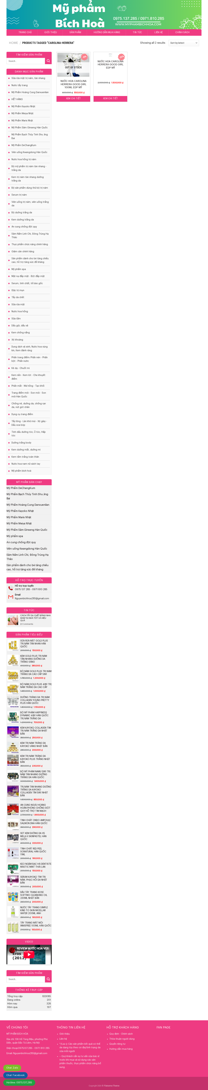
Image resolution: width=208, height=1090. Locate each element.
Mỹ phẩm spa (19, 269)
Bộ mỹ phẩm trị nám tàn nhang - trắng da (29, 168)
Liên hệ (159, 32)
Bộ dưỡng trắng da (22, 213)
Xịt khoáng (17, 340)
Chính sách (182, 32)
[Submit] (48, 61)
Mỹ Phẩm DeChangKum (24, 145)
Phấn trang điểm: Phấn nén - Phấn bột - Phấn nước (30, 359)
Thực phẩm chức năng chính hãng (30, 244)
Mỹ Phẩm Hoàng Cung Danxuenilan (30, 92)
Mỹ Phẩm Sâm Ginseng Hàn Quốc (30, 128)
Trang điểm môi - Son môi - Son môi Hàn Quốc (29, 395)
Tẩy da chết (18, 297)
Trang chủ (25, 32)
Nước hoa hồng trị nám (24, 159)
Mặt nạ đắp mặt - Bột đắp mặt (28, 276)
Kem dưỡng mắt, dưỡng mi (26, 450)
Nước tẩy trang (20, 85)
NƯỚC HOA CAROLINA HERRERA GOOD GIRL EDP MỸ (111, 64)
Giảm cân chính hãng (23, 251)
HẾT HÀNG (17, 99)
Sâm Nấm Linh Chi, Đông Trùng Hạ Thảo (30, 236)
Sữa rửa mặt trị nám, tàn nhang (28, 78)
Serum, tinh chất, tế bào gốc (27, 283)
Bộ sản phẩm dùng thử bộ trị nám (30, 188)
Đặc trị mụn (18, 290)
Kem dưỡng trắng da (23, 220)
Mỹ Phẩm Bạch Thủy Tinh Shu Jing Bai (30, 136)
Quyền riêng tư (117, 1044)
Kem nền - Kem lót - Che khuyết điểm (28, 377)
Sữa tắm (16, 319)
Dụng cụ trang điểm (22, 414)
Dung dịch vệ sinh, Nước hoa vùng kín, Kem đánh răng (30, 349)
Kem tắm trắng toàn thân (25, 457)
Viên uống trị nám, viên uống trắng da (30, 204)
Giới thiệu (50, 32)
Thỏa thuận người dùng (122, 1039)
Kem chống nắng (21, 333)
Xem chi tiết (73, 98)
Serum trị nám (19, 195)
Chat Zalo (12, 1068)
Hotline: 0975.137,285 (19, 1082)
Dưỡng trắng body (21, 443)
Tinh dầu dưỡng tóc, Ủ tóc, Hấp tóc (29, 434)
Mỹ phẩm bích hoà (21, 471)
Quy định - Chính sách (121, 1034)
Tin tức (137, 32)
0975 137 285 (22, 589)
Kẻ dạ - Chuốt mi (21, 368)
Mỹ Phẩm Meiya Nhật (22, 113)
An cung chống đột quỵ (24, 227)
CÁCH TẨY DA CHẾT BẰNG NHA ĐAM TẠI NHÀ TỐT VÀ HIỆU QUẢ (35, 618)
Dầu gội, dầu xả (20, 326)
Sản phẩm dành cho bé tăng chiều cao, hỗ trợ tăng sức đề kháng (30, 260)
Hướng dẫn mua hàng (107, 32)
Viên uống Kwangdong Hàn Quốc (29, 152)
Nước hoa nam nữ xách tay (26, 464)
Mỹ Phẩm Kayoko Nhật (23, 106)
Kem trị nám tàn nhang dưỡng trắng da (28, 179)
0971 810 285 (39, 589)
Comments (26, 624)
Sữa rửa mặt (18, 304)
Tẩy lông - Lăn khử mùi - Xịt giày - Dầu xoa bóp (29, 423)
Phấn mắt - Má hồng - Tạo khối (28, 386)
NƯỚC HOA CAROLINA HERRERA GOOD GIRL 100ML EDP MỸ (73, 84)
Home (13, 42)
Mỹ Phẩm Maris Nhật (22, 121)
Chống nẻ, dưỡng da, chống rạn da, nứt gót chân (29, 405)
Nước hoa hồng (20, 311)
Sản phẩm (75, 32)
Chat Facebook (15, 1075)
